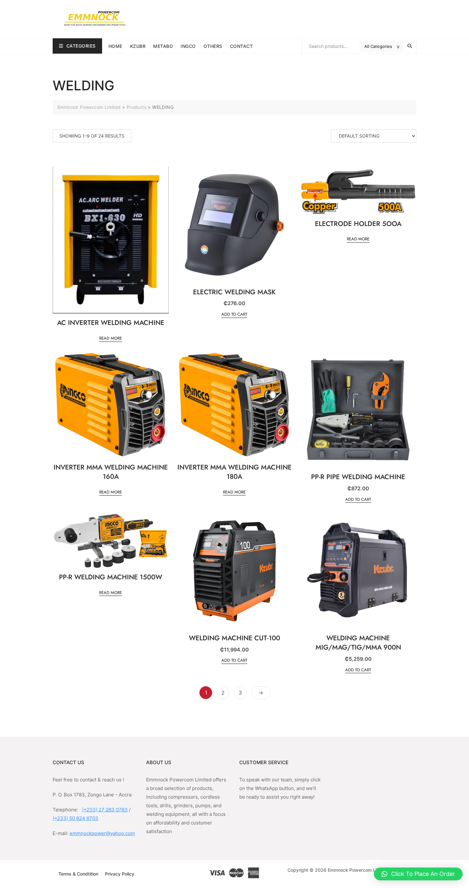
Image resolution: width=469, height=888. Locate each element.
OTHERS (213, 46)
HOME (115, 46)
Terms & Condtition (78, 874)
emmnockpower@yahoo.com (102, 833)
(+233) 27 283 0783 (105, 810)
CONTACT (241, 46)
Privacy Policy (119, 874)
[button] (418, 874)
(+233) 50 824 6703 (75, 818)
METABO (163, 46)
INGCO (188, 46)
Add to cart (234, 314)
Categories (81, 46)
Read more (110, 338)
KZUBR (138, 46)
